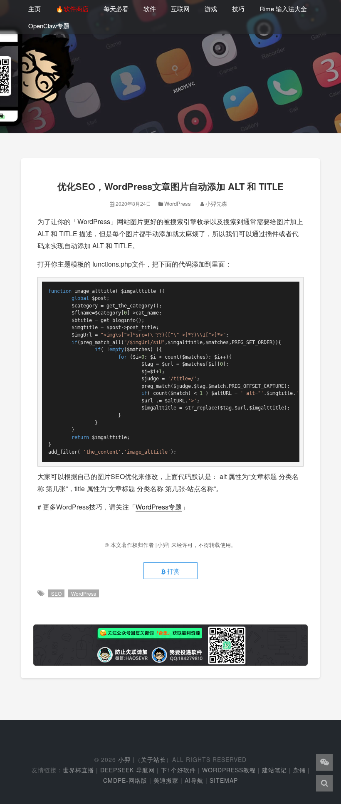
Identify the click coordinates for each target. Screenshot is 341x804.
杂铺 (299, 770)
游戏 (211, 8)
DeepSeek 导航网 (127, 770)
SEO (56, 593)
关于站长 (153, 759)
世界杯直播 (78, 770)
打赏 (173, 571)
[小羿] (163, 545)
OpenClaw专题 (48, 25)
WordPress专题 (159, 507)
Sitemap (224, 780)
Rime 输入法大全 (283, 8)
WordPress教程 (229, 770)
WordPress (177, 203)
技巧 (238, 8)
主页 (34, 8)
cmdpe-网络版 (125, 780)
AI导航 (194, 780)
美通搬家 (165, 780)
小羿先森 (216, 203)
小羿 (124, 759)
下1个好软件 (178, 770)
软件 (149, 8)
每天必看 (116, 8)
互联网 (180, 8)
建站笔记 (274, 770)
